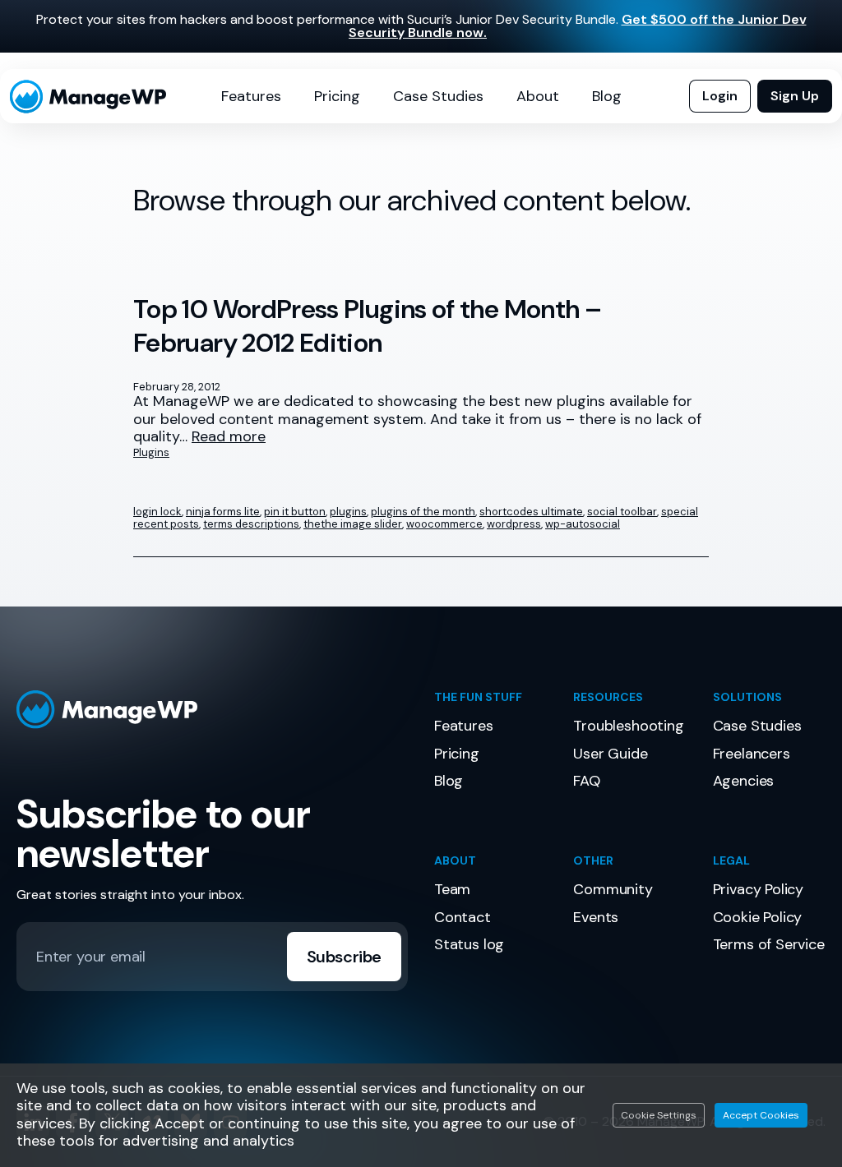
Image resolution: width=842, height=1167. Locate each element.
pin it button (295, 512)
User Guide (610, 753)
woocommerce (444, 524)
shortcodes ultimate (531, 512)
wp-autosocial (582, 524)
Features (251, 96)
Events (595, 917)
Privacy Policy (758, 889)
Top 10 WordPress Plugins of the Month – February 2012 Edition (367, 327)
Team (452, 889)
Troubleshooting (628, 726)
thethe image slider (352, 524)
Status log (469, 944)
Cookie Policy (758, 917)
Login (720, 95)
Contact (462, 917)
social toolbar (622, 512)
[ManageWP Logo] (212, 709)
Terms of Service (769, 944)
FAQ (586, 781)
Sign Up (794, 95)
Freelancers (751, 753)
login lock (157, 512)
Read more (229, 437)
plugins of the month (423, 512)
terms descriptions (251, 524)
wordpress (514, 524)
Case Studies (438, 96)
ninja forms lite (223, 512)
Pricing (337, 96)
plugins (348, 512)
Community (612, 889)
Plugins (151, 452)
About (537, 96)
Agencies (744, 781)
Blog (607, 96)
